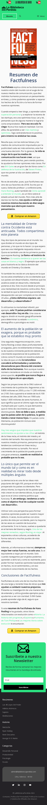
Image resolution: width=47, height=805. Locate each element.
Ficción (5, 762)
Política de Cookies (36, 797)
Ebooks (9, 16)
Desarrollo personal (10, 751)
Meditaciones (7, 716)
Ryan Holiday (7, 731)
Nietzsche (6, 727)
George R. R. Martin (10, 738)
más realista (31, 129)
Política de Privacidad (19, 797)
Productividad (7, 754)
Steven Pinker (35, 169)
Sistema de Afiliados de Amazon (24, 799)
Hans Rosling (7, 190)
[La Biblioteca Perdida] (12, 8)
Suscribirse (23, 687)
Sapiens (28, 617)
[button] (20, 16)
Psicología (6, 758)
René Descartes (8, 734)
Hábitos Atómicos (9, 708)
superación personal (11, 114)
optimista (5, 132)
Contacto (6, 797)
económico (32, 319)
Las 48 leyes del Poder (11, 705)
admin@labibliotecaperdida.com (23, 772)
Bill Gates (9, 166)
